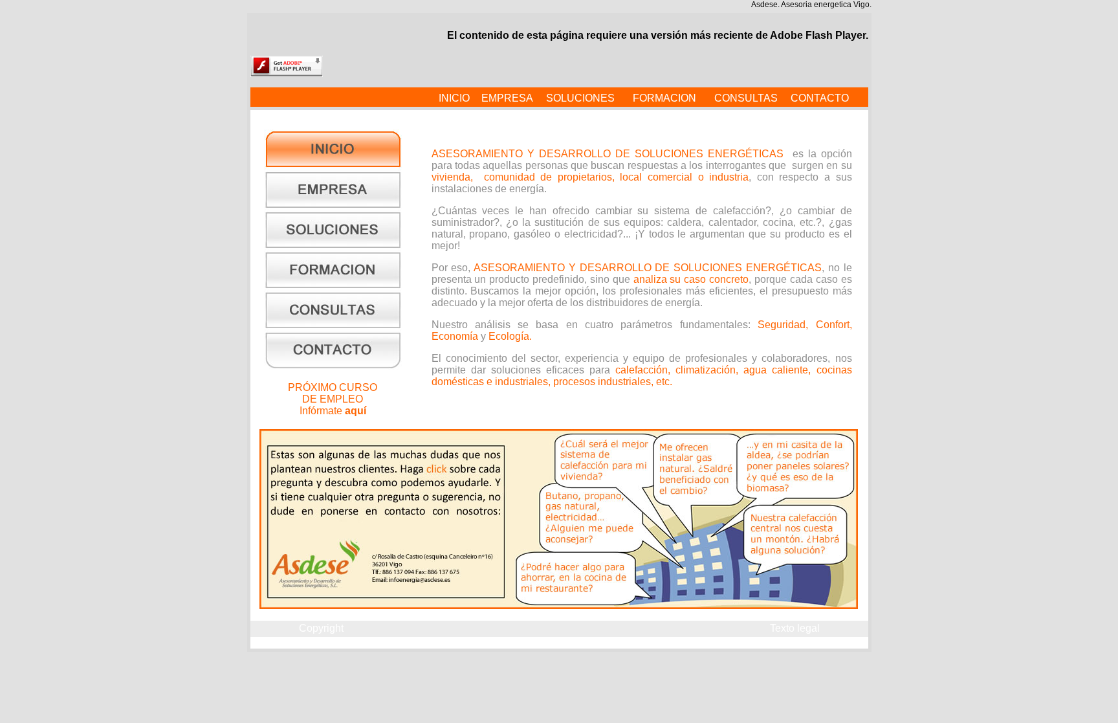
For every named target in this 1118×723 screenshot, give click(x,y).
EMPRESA (507, 98)
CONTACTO (820, 98)
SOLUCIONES (580, 98)
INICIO (454, 98)
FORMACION (664, 98)
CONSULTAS (746, 98)
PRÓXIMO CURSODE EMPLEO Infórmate (332, 399)
